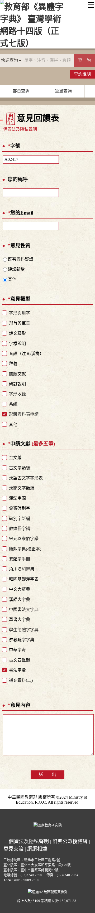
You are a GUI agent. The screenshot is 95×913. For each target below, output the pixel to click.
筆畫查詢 (63, 91)
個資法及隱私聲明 (20, 129)
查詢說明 (82, 74)
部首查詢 (21, 91)
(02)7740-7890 (31, 875)
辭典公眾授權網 (70, 841)
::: (1, 119)
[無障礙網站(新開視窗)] (48, 891)
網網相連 (37, 849)
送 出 (47, 774)
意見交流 (13, 849)
